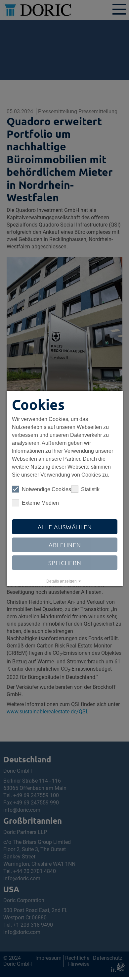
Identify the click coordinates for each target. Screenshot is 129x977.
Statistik (90, 489)
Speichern (64, 562)
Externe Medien (40, 503)
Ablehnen (64, 544)
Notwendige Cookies (46, 489)
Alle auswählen (64, 527)
